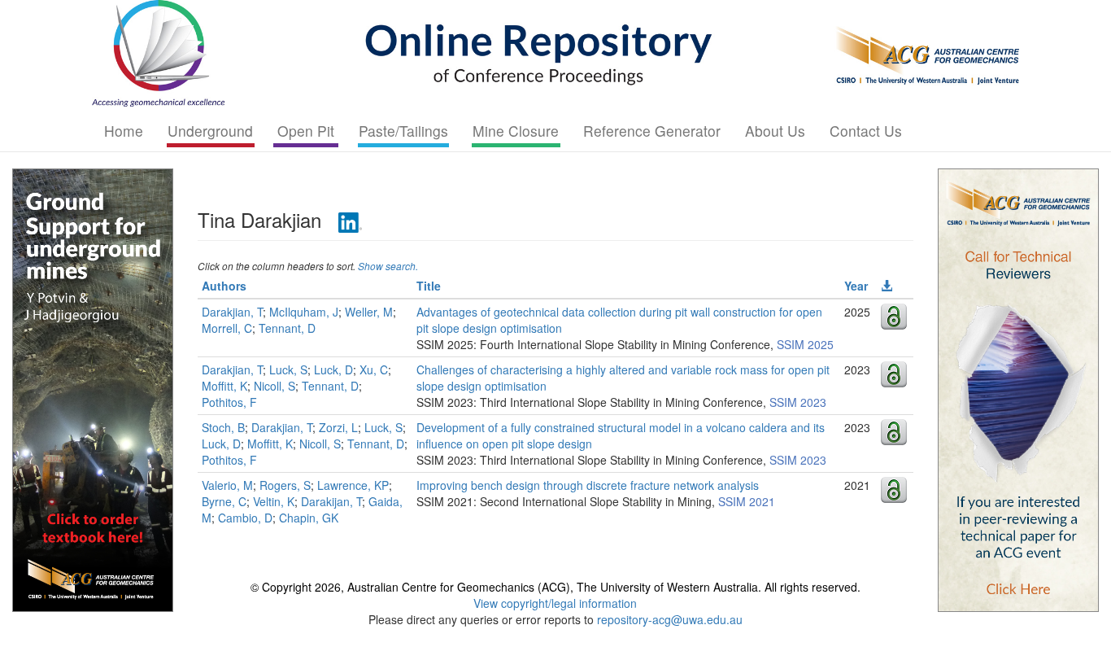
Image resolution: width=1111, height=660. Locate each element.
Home (123, 130)
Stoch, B (223, 427)
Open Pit (305, 130)
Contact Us (866, 130)
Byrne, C (224, 501)
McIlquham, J (303, 312)
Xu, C (373, 369)
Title (428, 286)
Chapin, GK (308, 517)
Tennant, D (287, 328)
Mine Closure (516, 130)
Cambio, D (245, 517)
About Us (775, 130)
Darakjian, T (232, 312)
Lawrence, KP (353, 485)
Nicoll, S (274, 386)
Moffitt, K (224, 386)
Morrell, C (227, 328)
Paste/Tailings (403, 130)
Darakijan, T (331, 501)
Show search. (388, 266)
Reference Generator (652, 130)
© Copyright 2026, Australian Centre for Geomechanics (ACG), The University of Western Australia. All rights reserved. (555, 587)
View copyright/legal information (555, 603)
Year (856, 286)
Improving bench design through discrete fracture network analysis (587, 485)
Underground (210, 130)
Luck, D (333, 369)
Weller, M (369, 312)
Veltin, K (273, 501)
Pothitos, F (229, 402)
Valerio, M (227, 485)
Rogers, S (285, 485)
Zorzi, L (338, 427)
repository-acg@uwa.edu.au (670, 619)
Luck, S (288, 369)
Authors (224, 286)
